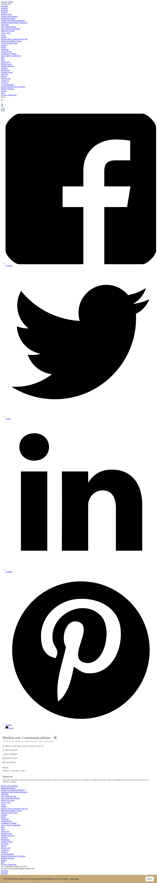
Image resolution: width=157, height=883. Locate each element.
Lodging (4, 45)
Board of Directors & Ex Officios (13, 87)
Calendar (4, 68)
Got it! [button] (149, 879)
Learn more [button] (74, 879)
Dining (3, 47)
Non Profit (5, 25)
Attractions (5, 49)
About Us (4, 83)
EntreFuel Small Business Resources (14, 23)
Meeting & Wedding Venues (11, 41)
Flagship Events (7, 72)
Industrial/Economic (8, 18)
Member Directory (7, 66)
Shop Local (5, 62)
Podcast (4, 76)
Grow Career (5, 33)
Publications (5, 70)
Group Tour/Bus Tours (9, 43)
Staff (2, 93)
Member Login (6, 14)
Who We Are (5, 78)
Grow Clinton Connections (11, 56)
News (3, 60)
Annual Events (6, 52)
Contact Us (5, 80)
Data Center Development (10, 29)
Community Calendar (9, 54)
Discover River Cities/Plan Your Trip (14, 39)
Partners (4, 91)
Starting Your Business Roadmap (13, 20)
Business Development (9, 16)
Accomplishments (7, 85)
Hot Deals (4, 74)
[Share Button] (55, 737)
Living (3, 35)
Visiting (4, 37)
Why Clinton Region (8, 27)
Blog (2, 58)
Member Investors (7, 89)
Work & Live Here (8, 31)
